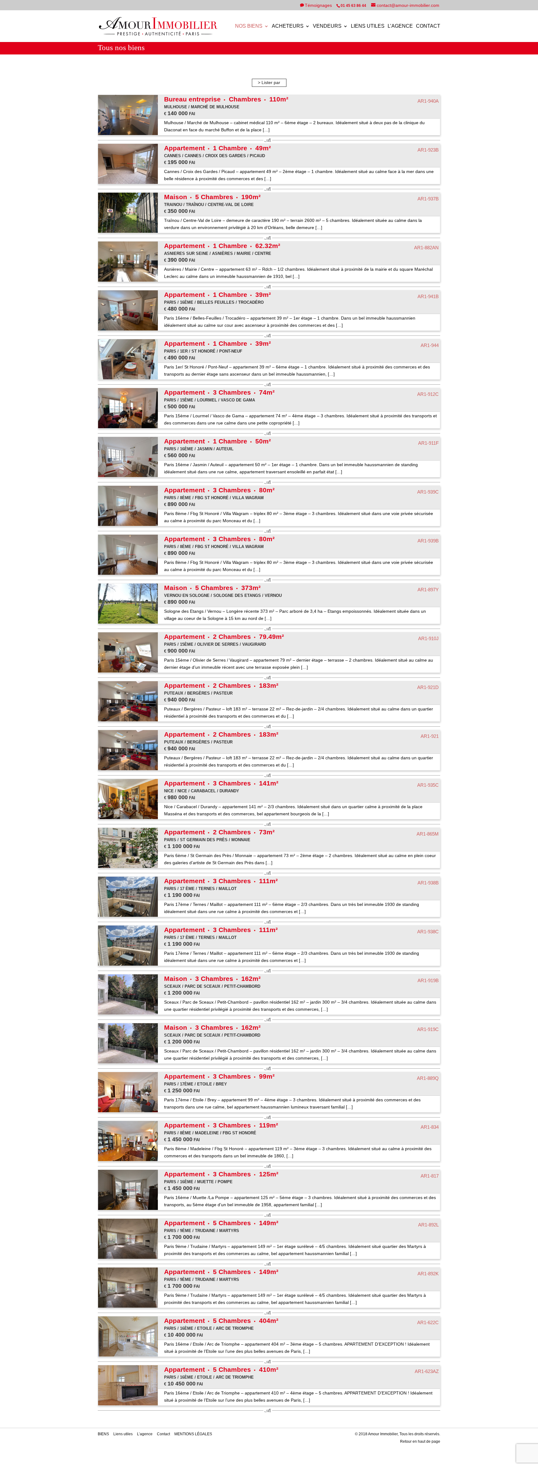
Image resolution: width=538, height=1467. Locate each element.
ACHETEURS (288, 26)
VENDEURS (327, 26)
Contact (428, 26)
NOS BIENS (248, 26)
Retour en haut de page (420, 1441)
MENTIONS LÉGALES (193, 1434)
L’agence (400, 26)
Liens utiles (368, 26)
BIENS (103, 1434)
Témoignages (319, 5)
